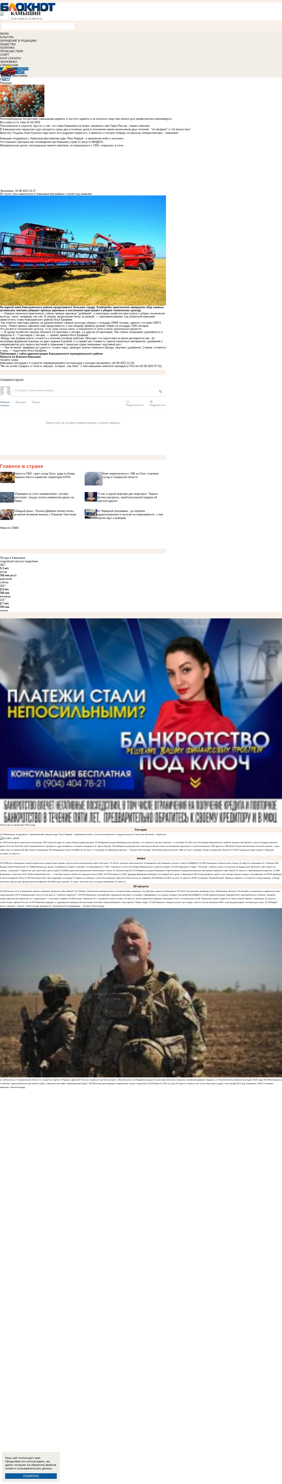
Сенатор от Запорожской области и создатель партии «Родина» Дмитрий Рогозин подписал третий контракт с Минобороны (68, 1080)
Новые (4, 402)
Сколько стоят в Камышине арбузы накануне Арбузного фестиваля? (40, 891)
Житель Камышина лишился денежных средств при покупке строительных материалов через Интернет (57, 863)
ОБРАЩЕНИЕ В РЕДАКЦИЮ (18, 40)
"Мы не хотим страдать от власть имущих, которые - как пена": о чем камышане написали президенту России (69, 366)
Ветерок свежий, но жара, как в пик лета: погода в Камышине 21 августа (89, 881)
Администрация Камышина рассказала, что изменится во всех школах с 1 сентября (142, 842)
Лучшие (20, 402)
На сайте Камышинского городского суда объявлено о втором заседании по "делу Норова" (66, 846)
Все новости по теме (13, 122)
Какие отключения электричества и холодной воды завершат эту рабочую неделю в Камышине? (128, 891)
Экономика (6, 190)
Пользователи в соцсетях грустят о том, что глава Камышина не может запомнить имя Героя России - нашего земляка (74, 125)
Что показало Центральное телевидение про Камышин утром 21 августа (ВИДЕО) (156, 863)
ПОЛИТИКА (7, 47)
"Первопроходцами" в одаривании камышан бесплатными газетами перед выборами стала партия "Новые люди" (91, 902)
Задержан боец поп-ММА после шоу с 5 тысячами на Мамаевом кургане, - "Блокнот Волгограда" (103, 850)
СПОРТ (4, 54)
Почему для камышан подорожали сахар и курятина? (121, 1083)
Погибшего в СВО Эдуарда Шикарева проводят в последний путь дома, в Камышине (151, 874)
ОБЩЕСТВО (8, 44)
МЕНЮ (4, 33)
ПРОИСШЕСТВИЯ (11, 51)
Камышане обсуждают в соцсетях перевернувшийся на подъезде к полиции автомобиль (55, 362)
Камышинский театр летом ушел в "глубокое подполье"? (49, 895)
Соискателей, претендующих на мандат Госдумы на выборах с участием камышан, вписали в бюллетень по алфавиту (92, 878)
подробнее (31, 561)
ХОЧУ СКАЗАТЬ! (10, 58)
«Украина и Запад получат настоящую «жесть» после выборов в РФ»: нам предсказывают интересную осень (209, 902)
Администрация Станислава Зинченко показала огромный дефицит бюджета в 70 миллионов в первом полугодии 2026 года (200, 1080)
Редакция (6, 82)
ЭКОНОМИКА (8, 61)
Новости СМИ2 (9, 527)
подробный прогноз (12, 561)
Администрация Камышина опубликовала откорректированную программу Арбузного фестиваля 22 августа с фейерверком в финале (205, 870)
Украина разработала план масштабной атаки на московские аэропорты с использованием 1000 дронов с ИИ (173, 846)
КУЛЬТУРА (7, 37)
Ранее (36, 402)
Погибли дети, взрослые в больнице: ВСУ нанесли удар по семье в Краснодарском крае (50, 842)
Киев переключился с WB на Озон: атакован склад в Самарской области (194, 850)
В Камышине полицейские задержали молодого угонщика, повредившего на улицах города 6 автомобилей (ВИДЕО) (142, 895)
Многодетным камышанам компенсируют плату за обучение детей (98, 870)
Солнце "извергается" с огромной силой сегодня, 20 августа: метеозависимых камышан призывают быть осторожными (134, 898)
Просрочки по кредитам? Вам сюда (17, 825)
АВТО (21, 72)
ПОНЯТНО (31, 1476)
